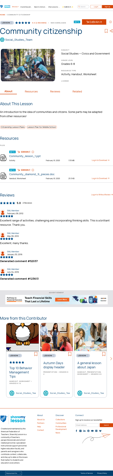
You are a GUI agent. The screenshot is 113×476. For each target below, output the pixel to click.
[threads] (96, 431)
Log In (96, 7)
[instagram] (80, 431)
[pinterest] (88, 431)
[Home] (5, 6)
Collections (60, 419)
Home (2, 15)
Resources (31, 91)
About (8, 91)
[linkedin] (84, 431)
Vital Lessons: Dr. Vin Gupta (54, 7)
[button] (111, 359)
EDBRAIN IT (25, 152)
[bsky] (100, 431)
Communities (61, 423)
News (58, 432)
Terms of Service (86, 473)
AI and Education (26, 7)
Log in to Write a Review (101, 194)
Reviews (55, 91)
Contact (40, 430)
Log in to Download (99, 160)
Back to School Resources (40, 7)
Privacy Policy (102, 473)
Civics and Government (96, 53)
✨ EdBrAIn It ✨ (67, 7)
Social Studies (70, 53)
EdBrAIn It (95, 22)
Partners (40, 423)
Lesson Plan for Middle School (41, 127)
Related (77, 91)
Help (39, 426)
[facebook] (76, 431)
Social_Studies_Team (18, 39)
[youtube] (92, 431)
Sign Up (107, 7)
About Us (41, 419)
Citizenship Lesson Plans (13, 127)
